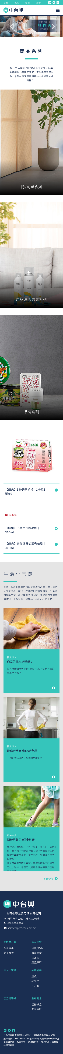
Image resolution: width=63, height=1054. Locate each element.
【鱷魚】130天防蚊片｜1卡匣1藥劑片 (25, 491)
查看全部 (48, 879)
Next (53, 26)
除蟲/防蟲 (37, 948)
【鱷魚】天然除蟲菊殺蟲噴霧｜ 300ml (25, 545)
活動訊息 (36, 1004)
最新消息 (36, 998)
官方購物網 (10, 998)
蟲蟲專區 (36, 962)
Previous (11, 26)
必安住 (35, 981)
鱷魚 (34, 976)
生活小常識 (10, 970)
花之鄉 (35, 986)
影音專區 (36, 1009)
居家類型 (36, 953)
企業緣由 (9, 948)
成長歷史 (9, 953)
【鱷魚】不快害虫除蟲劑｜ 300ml (22, 530)
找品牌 (35, 957)
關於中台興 (10, 942)
